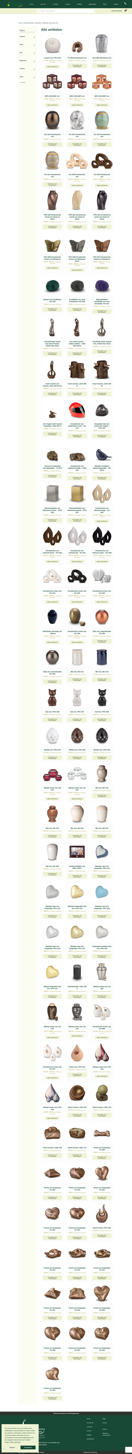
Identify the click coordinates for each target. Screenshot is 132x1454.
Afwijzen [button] (12, 1447)
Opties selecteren (52, 66)
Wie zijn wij (90, 1422)
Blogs (104, 4)
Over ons (43, 4)
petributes (38, 23)
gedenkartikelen (117, 11)
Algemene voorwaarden (106, 1434)
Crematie (55, 4)
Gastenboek (92, 4)
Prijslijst (79, 4)
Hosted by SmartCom (90, 1452)
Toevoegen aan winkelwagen (77, 65)
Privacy (104, 1429)
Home (31, 4)
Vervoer (67, 4)
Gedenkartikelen (29, 23)
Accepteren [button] (28, 1447)
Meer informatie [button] (15, 1442)
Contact (116, 4)
